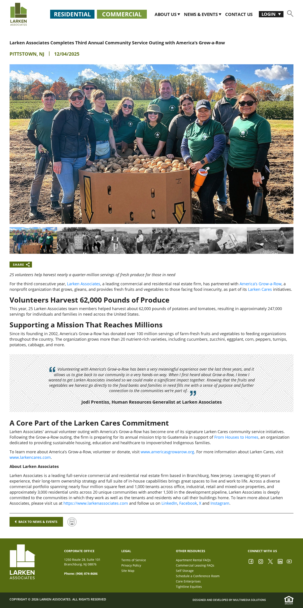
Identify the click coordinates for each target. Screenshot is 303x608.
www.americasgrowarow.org (167, 451)
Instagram (220, 503)
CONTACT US (239, 14)
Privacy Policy (131, 565)
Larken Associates (83, 283)
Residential (72, 14)
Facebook (188, 503)
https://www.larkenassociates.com (95, 503)
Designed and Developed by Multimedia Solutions (229, 600)
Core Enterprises (188, 581)
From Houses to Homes (236, 437)
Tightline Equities (189, 587)
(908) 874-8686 (87, 573)
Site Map (127, 571)
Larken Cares (260, 289)
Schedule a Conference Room (198, 576)
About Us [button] (166, 14)
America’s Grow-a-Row (260, 283)
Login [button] (269, 14)
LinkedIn (169, 503)
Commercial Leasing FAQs (195, 565)
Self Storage (185, 571)
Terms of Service (133, 560)
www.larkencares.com (30, 457)
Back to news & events (37, 522)
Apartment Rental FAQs (193, 560)
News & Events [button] (201, 14)
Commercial (122, 14)
